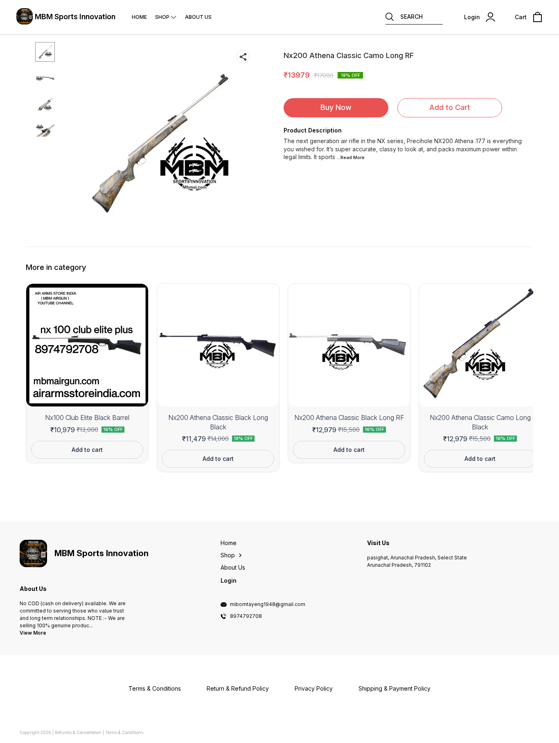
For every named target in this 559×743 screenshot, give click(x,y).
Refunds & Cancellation (78, 732)
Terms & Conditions (124, 732)
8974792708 (246, 616)
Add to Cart (449, 107)
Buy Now (336, 107)
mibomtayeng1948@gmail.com (267, 604)
